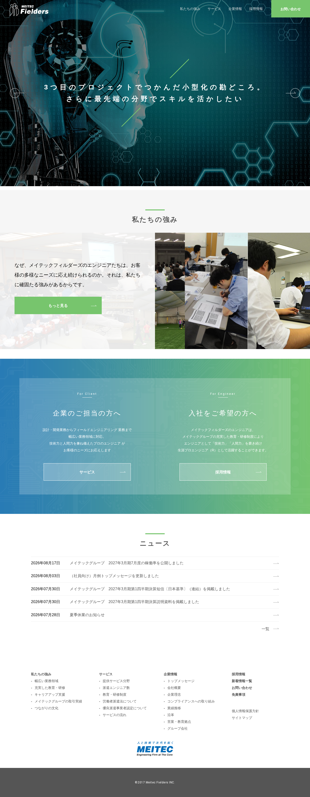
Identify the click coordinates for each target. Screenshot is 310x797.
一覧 (265, 629)
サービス (214, 9)
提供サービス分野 (116, 681)
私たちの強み (190, 9)
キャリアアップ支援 (50, 694)
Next (293, 93)
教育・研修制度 (114, 694)
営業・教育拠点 (179, 722)
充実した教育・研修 (50, 688)
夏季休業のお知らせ (87, 615)
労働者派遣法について (120, 701)
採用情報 (256, 9)
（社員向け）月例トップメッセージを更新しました (114, 576)
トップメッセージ (180, 681)
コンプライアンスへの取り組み (191, 701)
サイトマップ (242, 718)
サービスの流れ (114, 715)
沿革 (170, 715)
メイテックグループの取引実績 (58, 701)
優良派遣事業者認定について (125, 708)
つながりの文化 (46, 708)
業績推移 (174, 708)
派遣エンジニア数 (116, 688)
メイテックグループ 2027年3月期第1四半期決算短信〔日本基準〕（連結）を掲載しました (150, 589)
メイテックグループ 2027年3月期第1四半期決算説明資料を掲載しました (134, 602)
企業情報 (235, 9)
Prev (17, 93)
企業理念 (174, 694)
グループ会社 (177, 728)
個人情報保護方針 (245, 711)
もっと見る (58, 305)
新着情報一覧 (242, 681)
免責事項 (238, 694)
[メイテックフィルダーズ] (29, 8)
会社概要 (174, 688)
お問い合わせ (290, 9)
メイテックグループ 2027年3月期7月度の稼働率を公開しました (127, 563)
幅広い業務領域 (46, 681)
